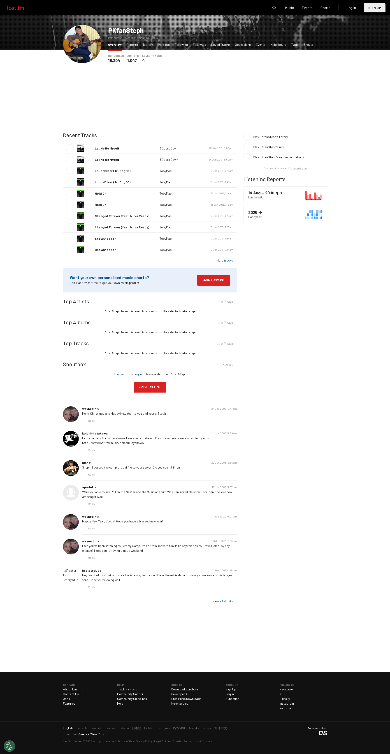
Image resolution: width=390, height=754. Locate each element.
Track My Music (127, 689)
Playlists (164, 44)
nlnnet (87, 462)
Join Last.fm (213, 280)
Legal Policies (162, 741)
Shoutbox (74, 364)
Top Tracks (76, 343)
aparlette (89, 487)
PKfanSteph (126, 30)
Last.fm (20, 8)
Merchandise (179, 703)
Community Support (131, 694)
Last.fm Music (204, 741)
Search (274, 7)
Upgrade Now (299, 168)
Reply (91, 420)
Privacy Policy (144, 741)
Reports (132, 44)
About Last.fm (73, 689)
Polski (148, 728)
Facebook (286, 689)
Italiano (123, 728)
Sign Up (374, 8)
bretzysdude (91, 570)
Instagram (287, 703)
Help (120, 703)
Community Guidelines (132, 699)
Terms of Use (126, 741)
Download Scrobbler (185, 689)
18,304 (114, 60)
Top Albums (77, 322)
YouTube (285, 708)
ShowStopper (105, 238)
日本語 (136, 728)
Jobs (66, 699)
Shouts (308, 44)
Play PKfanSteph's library (270, 137)
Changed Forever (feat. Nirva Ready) (122, 216)
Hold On (100, 193)
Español (95, 728)
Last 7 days (225, 302)
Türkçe (206, 728)
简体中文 (220, 728)
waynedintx (91, 409)
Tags (294, 44)
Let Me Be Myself (107, 148)
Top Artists (76, 301)
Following (181, 44)
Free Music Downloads (186, 699)
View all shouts (223, 601)
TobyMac (166, 171)
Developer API (180, 694)
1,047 (132, 60)
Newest (228, 365)
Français (110, 728)
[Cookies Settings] (9, 746)
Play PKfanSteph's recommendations (278, 157)
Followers (199, 44)
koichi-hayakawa (95, 433)
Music (289, 7)
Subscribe (232, 699)
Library (148, 44)
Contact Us (71, 694)
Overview (116, 44)
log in (138, 374)
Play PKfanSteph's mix (268, 147)
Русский (179, 728)
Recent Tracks (80, 135)
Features (69, 703)
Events (307, 7)
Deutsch (81, 728)
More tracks (225, 260)
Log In (351, 7)
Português (163, 728)
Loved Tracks (220, 44)
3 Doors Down (169, 148)
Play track (70, 148)
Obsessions (243, 44)
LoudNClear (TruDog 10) (112, 171)
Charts (325, 7)
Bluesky (285, 699)
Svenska (194, 728)
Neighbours (278, 44)
